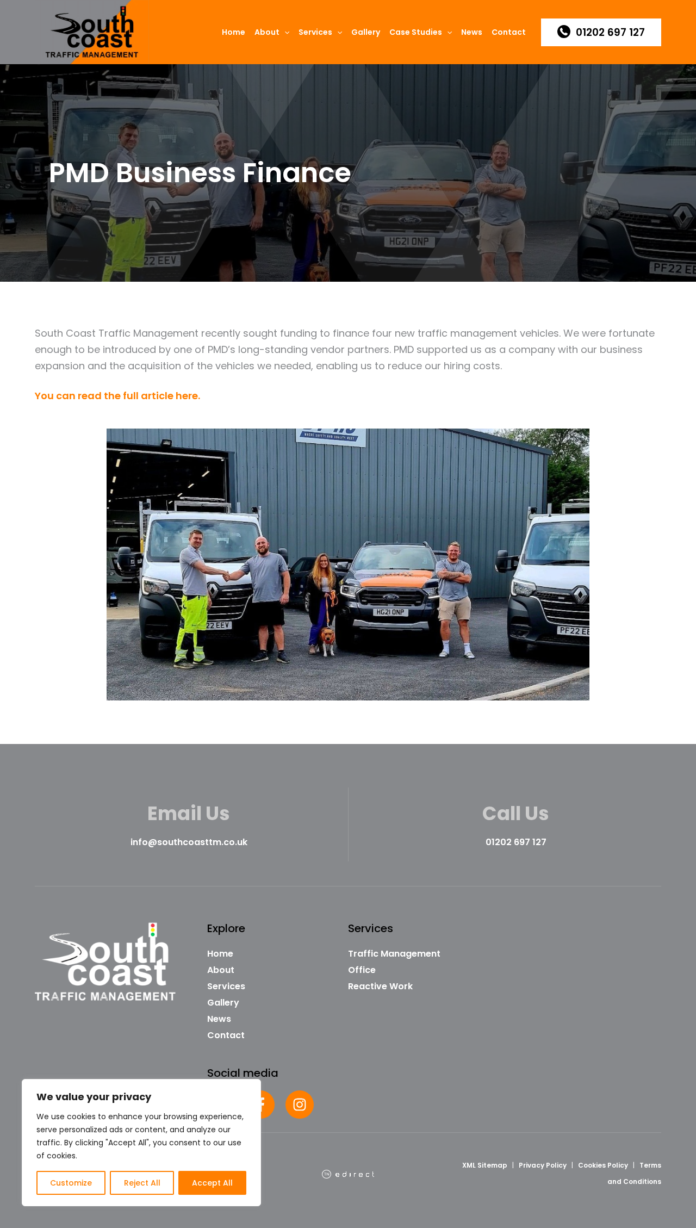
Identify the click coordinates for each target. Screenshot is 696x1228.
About (266, 32)
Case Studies (415, 32)
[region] (141, 1142)
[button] (284, 32)
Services (315, 32)
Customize (71, 1182)
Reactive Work (380, 986)
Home (233, 32)
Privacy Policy (543, 1165)
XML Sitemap (484, 1165)
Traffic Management (394, 953)
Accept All (212, 1182)
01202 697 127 (516, 842)
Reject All (142, 1182)
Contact (509, 32)
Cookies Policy (603, 1165)
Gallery (365, 32)
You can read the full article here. (117, 395)
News (471, 32)
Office (362, 970)
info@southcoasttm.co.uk (188, 842)
